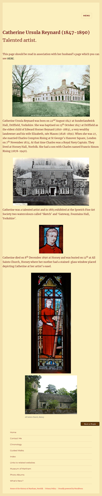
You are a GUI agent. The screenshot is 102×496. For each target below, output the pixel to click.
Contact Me (16, 438)
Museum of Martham (20, 469)
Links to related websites (22, 462)
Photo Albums (17, 475)
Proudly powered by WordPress (70, 489)
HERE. (10, 58)
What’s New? (16, 481)
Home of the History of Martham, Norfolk (26, 489)
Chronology (16, 444)
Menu (86, 15)
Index (13, 456)
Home (13, 432)
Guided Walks (17, 450)
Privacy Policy (50, 489)
